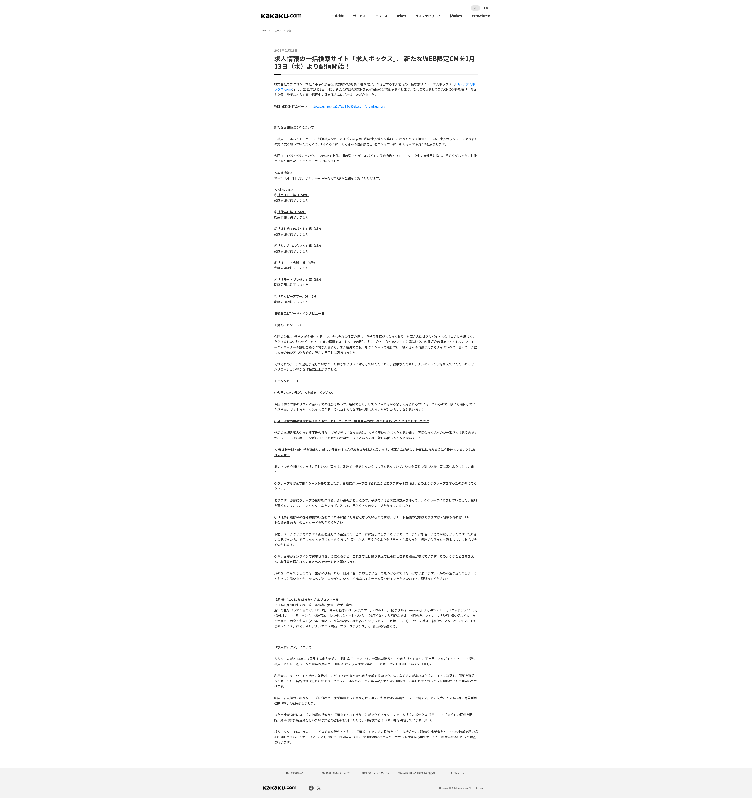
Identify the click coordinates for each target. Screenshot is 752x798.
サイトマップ (457, 773)
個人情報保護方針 (295, 773)
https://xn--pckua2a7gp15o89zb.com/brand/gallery (347, 106)
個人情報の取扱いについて (335, 773)
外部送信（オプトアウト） (376, 773)
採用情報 (456, 16)
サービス (359, 16)
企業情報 (337, 16)
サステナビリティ (428, 16)
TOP (264, 30)
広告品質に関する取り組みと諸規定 (416, 773)
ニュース (381, 16)
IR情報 (401, 16)
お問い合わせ (481, 16)
